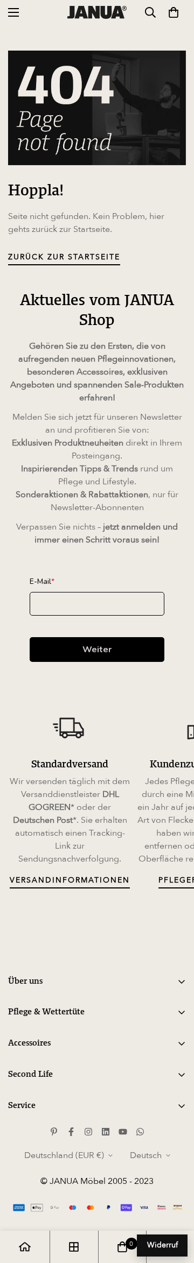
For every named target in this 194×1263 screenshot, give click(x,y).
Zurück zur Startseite (64, 257)
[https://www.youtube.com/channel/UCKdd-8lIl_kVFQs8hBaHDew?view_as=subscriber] (122, 1131)
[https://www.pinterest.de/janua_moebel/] (54, 1131)
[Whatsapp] (140, 1131)
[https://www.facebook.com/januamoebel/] (71, 1131)
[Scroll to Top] (174, 1206)
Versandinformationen (70, 880)
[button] (173, 12)
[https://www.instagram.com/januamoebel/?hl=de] (88, 1131)
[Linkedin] (105, 1131)
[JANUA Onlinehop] (97, 12)
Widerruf (162, 1245)
